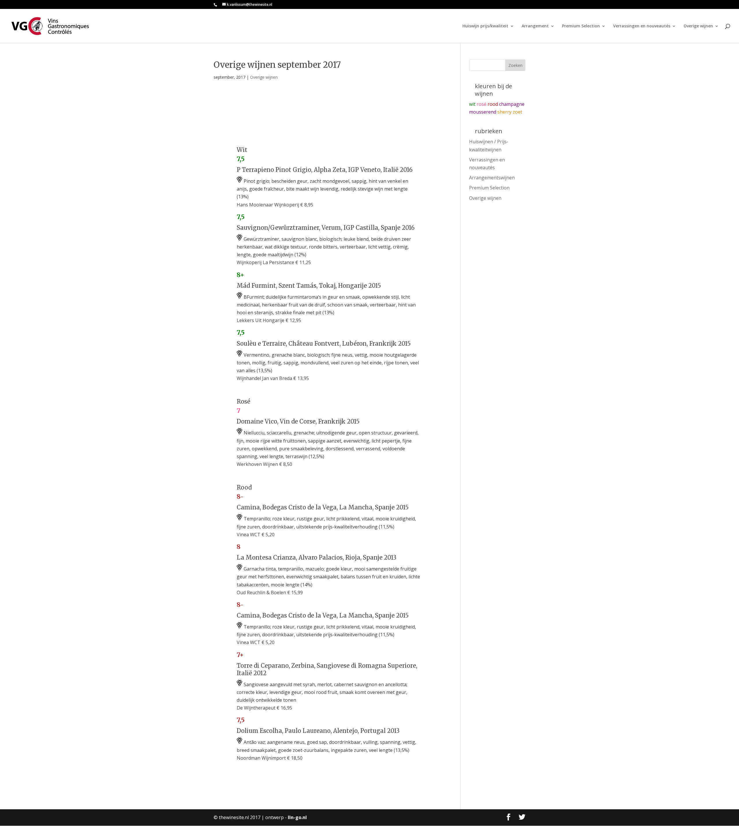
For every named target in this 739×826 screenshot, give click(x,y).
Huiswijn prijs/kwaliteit (485, 26)
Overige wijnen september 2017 (277, 64)
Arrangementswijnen (492, 177)
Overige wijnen (698, 26)
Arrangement (535, 26)
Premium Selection (581, 26)
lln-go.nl (297, 817)
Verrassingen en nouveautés (641, 26)
